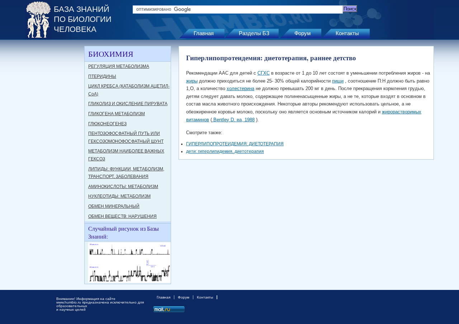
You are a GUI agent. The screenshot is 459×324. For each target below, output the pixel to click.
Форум (302, 33)
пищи (338, 81)
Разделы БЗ (254, 33)
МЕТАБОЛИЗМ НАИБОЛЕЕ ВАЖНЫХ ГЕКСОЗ (126, 155)
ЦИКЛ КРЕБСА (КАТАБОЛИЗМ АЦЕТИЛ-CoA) (129, 90)
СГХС (263, 73)
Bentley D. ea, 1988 (233, 119)
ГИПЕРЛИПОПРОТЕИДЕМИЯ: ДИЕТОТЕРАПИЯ (235, 143)
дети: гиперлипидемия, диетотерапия (225, 151)
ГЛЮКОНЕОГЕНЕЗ (107, 123)
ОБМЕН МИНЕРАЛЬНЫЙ (113, 206)
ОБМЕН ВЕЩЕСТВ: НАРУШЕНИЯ (122, 216)
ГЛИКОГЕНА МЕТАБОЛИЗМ (116, 113)
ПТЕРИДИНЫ (102, 76)
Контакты (347, 33)
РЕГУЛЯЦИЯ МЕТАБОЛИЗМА (118, 66)
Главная (204, 33)
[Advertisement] (53, 153)
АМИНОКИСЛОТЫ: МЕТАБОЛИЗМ (123, 186)
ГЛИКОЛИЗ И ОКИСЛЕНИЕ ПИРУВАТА (127, 103)
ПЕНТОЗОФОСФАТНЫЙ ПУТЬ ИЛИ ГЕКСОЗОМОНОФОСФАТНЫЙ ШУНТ (126, 137)
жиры (192, 81)
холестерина (240, 88)
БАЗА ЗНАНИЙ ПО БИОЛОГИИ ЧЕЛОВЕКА (83, 19)
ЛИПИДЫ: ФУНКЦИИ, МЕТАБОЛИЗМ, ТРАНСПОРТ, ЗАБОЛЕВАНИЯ (126, 172)
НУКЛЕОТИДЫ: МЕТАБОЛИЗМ (119, 196)
